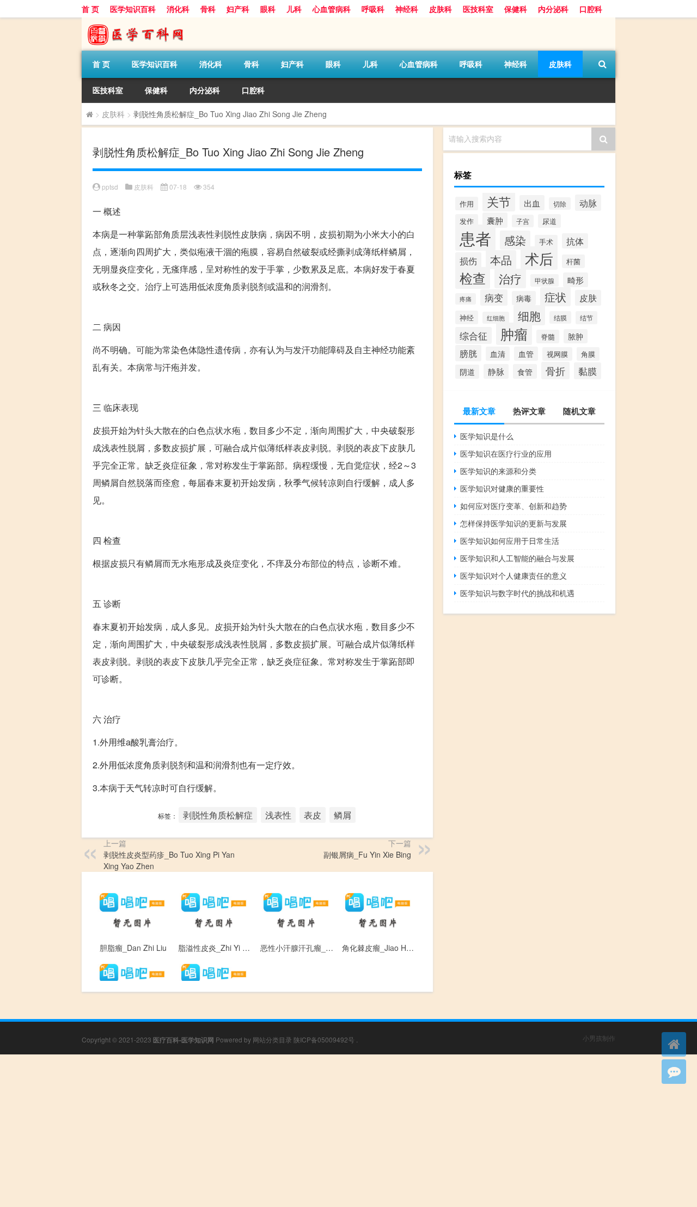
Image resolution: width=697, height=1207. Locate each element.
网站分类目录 (272, 1039)
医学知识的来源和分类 (498, 470)
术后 (539, 258)
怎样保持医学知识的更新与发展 (513, 523)
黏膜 (587, 371)
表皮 (312, 815)
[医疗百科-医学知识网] (139, 21)
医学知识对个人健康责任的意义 (513, 575)
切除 (559, 203)
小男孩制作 (599, 1037)
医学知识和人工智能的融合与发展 (517, 558)
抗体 (575, 241)
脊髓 (548, 336)
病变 (494, 297)
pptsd (110, 186)
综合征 (473, 335)
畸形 (575, 280)
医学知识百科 (133, 8)
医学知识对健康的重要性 (502, 488)
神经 (467, 317)
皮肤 (588, 298)
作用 (467, 203)
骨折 (555, 370)
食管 (525, 371)
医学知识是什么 (486, 435)
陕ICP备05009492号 (324, 1039)
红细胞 (496, 317)
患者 (475, 237)
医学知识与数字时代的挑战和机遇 (517, 592)
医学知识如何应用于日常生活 (509, 540)
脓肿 (575, 336)
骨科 (208, 8)
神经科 (406, 8)
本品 (501, 260)
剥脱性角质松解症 (218, 815)
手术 (546, 241)
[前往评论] (674, 1071)
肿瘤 (514, 333)
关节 (499, 201)
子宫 (522, 221)
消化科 (178, 8)
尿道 (549, 221)
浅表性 (278, 815)
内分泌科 (553, 8)
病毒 (523, 298)
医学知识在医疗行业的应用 (506, 453)
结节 (586, 318)
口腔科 (590, 8)
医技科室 (478, 8)
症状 (555, 297)
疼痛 (466, 299)
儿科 (294, 8)
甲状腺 (544, 280)
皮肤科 (440, 8)
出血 (532, 203)
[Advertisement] (326, 1130)
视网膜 (557, 354)
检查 (473, 278)
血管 (526, 353)
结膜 (560, 317)
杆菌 (573, 261)
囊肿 (495, 220)
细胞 (529, 315)
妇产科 (238, 8)
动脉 (588, 202)
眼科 (268, 8)
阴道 (467, 371)
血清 (497, 353)
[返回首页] (674, 1044)
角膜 (588, 354)
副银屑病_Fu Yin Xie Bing (367, 854)
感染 (515, 240)
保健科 (515, 8)
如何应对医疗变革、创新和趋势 (513, 505)
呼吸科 (373, 8)
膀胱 (468, 353)
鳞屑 (342, 815)
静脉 (496, 371)
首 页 (90, 8)
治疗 (510, 278)
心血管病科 (332, 8)
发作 (467, 221)
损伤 (468, 260)
